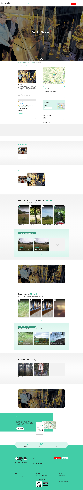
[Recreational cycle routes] (47, 214)
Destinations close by (49, 94)
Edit (26, 66)
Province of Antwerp (27, 62)
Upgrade (58, 458)
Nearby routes (48, 108)
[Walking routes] (23, 214)
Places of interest (20, 62)
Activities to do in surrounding (51, 91)
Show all (48, 200)
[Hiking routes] (35, 214)
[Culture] (35, 308)
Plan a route (38, 457)
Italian (25, 106)
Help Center (62, 483)
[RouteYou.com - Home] (8, 3)
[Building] (47, 308)
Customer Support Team (64, 481)
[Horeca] (59, 308)
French (19, 106)
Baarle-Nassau (36, 62)
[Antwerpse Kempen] (25, 369)
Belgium (23, 62)
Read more (25, 97)
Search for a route (39, 463)
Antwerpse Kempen (32, 62)
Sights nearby (48, 93)
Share (21, 66)
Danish (30, 105)
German (22, 106)
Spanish (28, 106)
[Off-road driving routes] (59, 214)
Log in (64, 458)
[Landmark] (23, 308)
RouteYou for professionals (71, 1)
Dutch (33, 105)
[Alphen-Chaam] (41, 369)
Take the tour (63, 1)
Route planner (20, 428)
